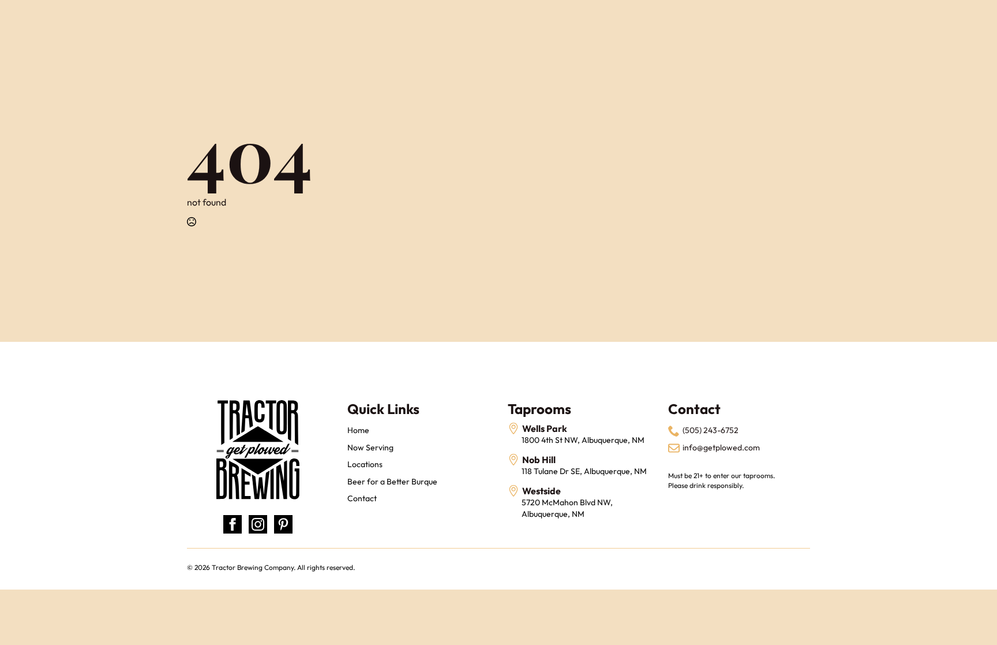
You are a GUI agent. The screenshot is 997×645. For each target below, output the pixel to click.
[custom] (283, 524)
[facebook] (232, 524)
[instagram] (258, 524)
